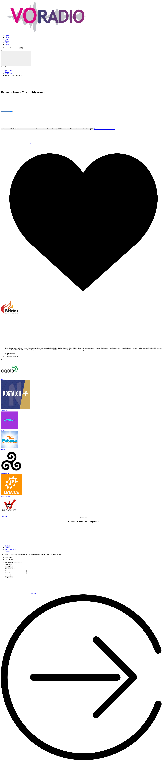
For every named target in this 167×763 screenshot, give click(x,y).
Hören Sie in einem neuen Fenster (104, 129)
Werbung (7, 551)
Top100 (7, 35)
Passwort (7, 565)
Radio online (8, 70)
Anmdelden (8, 567)
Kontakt (7, 547)
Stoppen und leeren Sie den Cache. (46, 129)
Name (6, 571)
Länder (7, 42)
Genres (7, 41)
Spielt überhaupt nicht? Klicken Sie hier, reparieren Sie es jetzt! (75, 129)
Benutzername (9, 562)
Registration (8, 577)
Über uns (7, 546)
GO (21, 48)
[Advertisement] (59, 82)
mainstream (8, 73)
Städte (6, 39)
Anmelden (33, 593)
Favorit (7, 44)
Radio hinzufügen (10, 549)
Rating (7, 37)
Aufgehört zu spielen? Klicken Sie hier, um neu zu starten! (18, 129)
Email (6, 573)
